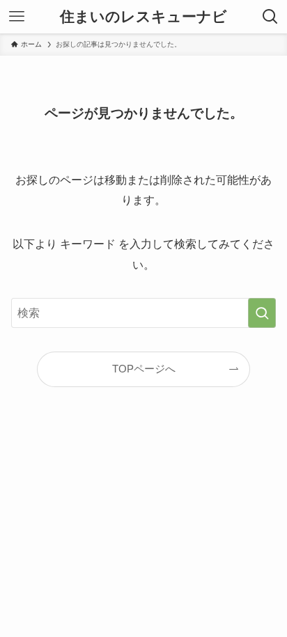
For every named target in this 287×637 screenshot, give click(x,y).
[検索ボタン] (270, 16)
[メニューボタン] (16, 16)
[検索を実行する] (262, 313)
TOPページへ (144, 369)
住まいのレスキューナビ (143, 17)
